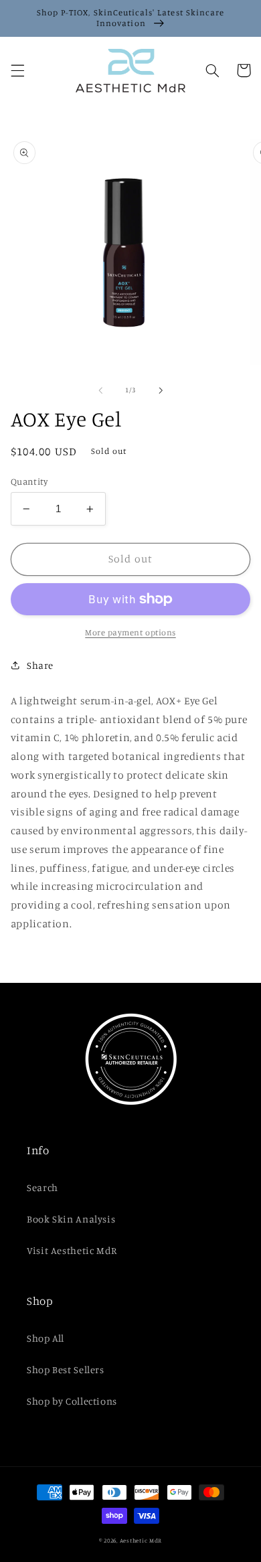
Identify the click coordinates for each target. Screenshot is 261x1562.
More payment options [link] (130, 632)
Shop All (45, 1338)
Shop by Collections (72, 1401)
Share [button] (40, 665)
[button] (17, 70)
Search (42, 1187)
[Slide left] (100, 390)
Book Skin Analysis (71, 1219)
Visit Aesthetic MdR (72, 1250)
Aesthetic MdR (141, 1540)
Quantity (29, 481)
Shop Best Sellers (65, 1369)
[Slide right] (160, 390)
